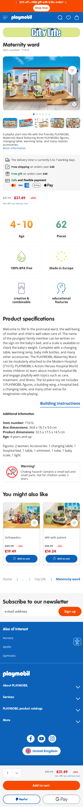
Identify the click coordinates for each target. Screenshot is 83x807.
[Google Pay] (61, 799)
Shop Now (41, 8)
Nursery (8, 638)
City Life (41, 579)
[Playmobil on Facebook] (31, 739)
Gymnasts (9, 655)
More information (14, 148)
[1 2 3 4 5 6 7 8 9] (14, 773)
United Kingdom (45, 751)
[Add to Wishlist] (72, 70)
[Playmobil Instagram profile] (52, 739)
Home (8, 579)
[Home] (21, 17)
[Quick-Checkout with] (21, 799)
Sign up (70, 611)
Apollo (7, 647)
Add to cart (41, 785)
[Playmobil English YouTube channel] (41, 739)
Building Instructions (60, 403)
